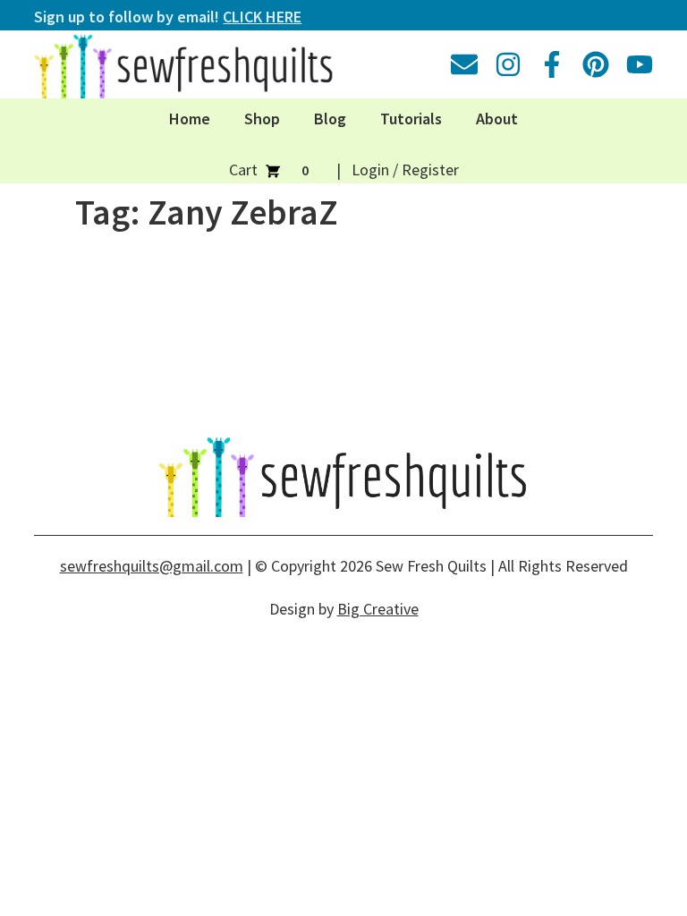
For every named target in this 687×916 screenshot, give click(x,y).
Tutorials (411, 118)
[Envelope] (464, 64)
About (497, 118)
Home (189, 118)
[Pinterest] (595, 64)
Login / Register (405, 169)
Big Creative (378, 608)
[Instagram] (508, 64)
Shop (262, 118)
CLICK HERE (262, 16)
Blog (330, 118)
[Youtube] (639, 64)
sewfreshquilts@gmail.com (151, 566)
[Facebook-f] (552, 64)
